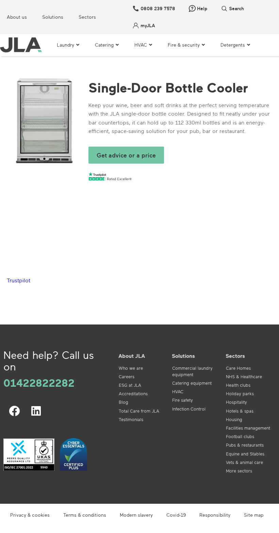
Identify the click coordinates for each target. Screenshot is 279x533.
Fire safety (182, 400)
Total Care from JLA (139, 411)
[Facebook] (14, 411)
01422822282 (39, 382)
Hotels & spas (239, 411)
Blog (123, 402)
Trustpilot (18, 280)
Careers (126, 376)
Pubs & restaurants (245, 445)
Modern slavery (136, 515)
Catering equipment (192, 383)
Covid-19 (176, 515)
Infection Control (189, 409)
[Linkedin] (36, 411)
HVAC (177, 391)
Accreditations (133, 393)
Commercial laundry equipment (192, 371)
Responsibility (214, 515)
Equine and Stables (245, 453)
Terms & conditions (84, 515)
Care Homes (238, 368)
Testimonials (131, 419)
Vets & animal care (244, 462)
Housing (234, 419)
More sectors (239, 470)
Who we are (131, 368)
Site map (253, 515)
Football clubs (240, 436)
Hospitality (236, 402)
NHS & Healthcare (244, 376)
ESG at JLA (130, 385)
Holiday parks (240, 393)
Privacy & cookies (30, 515)
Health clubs (238, 385)
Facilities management (248, 428)
